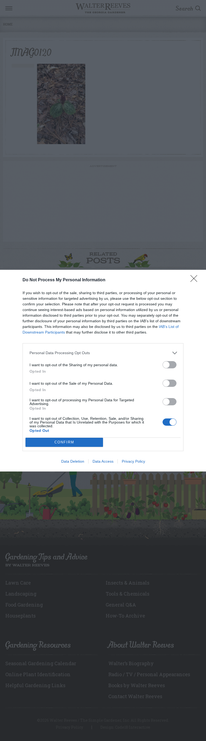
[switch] (169, 364)
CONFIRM (64, 442)
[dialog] (103, 370)
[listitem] (103, 353)
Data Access (103, 461)
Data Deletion (72, 461)
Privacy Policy (133, 461)
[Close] (195, 280)
